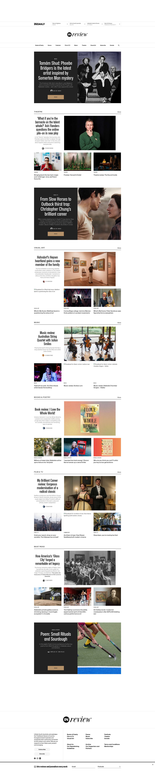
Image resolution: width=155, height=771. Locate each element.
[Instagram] (37, 758)
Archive (88, 744)
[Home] (42, 24)
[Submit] (119, 766)
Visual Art (93, 45)
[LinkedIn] (40, 758)
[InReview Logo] (77, 35)
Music (76, 45)
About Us (70, 744)
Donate (112, 45)
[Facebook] (35, 758)
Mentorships (108, 746)
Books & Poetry (39, 45)
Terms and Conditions (112, 744)
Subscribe (103, 45)
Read (55, 97)
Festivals (58, 45)
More (119, 112)
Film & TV (67, 45)
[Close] (152, 764)
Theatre (84, 45)
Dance (49, 45)
